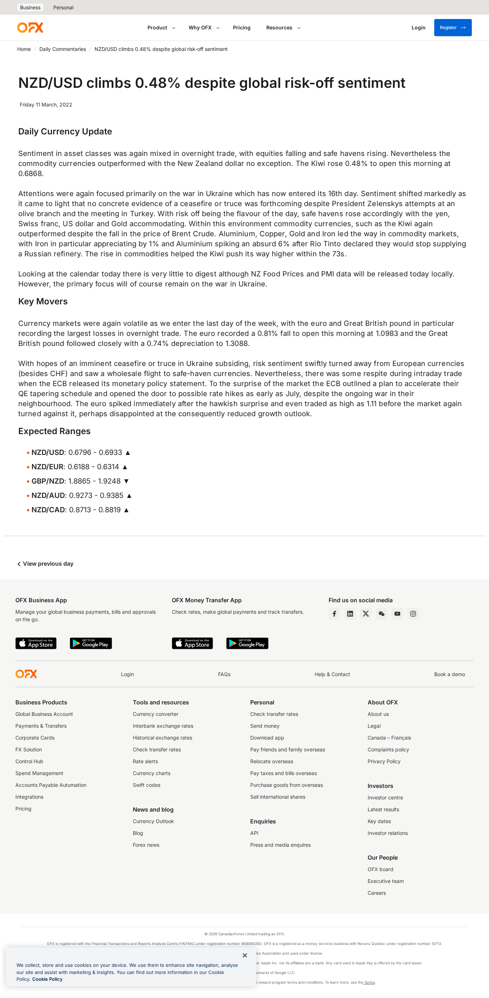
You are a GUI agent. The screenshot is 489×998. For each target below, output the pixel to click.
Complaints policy (388, 749)
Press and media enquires (280, 845)
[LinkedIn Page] (350, 613)
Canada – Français (389, 738)
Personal (63, 7)
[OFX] (30, 27)
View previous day (47, 563)
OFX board (380, 869)
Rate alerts (145, 761)
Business (30, 7)
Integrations (29, 797)
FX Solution (28, 749)
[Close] (245, 955)
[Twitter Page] (366, 613)
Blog (138, 833)
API (254, 833)
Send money (265, 726)
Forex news (146, 845)
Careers (377, 893)
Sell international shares (277, 797)
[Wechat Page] (381, 613)
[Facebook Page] (334, 613)
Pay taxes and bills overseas (283, 773)
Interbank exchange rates (163, 726)
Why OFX (200, 27)
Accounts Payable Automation (50, 785)
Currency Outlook (153, 821)
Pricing (242, 27)
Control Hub (29, 761)
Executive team (386, 881)
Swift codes (146, 785)
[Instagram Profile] (413, 613)
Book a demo (449, 674)
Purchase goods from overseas (286, 785)
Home (24, 49)
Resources (279, 27)
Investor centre (385, 797)
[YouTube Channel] (397, 613)
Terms (369, 982)
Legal (374, 726)
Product (157, 27)
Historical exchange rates (162, 738)
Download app (267, 738)
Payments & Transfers (41, 726)
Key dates (379, 821)
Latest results (383, 809)
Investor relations (388, 833)
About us (378, 714)
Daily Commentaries (62, 49)
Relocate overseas (271, 761)
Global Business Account (44, 714)
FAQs (224, 674)
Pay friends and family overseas (287, 749)
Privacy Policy (384, 761)
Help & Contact (332, 674)
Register (448, 27)
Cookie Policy (47, 979)
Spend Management (39, 773)
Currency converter (155, 714)
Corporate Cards (34, 738)
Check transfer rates (157, 749)
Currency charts (151, 773)
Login (127, 674)
